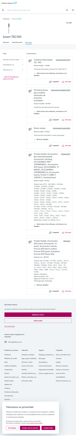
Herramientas (8, 396)
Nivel (6, 362)
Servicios (7, 399)
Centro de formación (45, 366)
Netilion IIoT (8, 384)
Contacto (58, 358)
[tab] (6, 42)
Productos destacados (11, 392)
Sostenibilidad (60, 377)
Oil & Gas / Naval (27, 362)
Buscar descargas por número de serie (11, 78)
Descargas (42, 358)
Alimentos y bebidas (28, 355)
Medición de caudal (10, 358)
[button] (38, 314)
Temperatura (8, 369)
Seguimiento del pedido (46, 369)
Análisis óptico (9, 381)
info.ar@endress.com (15, 342)
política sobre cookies (36, 423)
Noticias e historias (62, 366)
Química (24, 369)
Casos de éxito (60, 373)
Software (7, 388)
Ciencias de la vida (27, 366)
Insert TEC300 (16, 19)
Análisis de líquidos (10, 366)
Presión (6, 373)
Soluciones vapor (27, 381)
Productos (6, 19)
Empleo (58, 362)
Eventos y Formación (62, 369)
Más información (9, 326)
